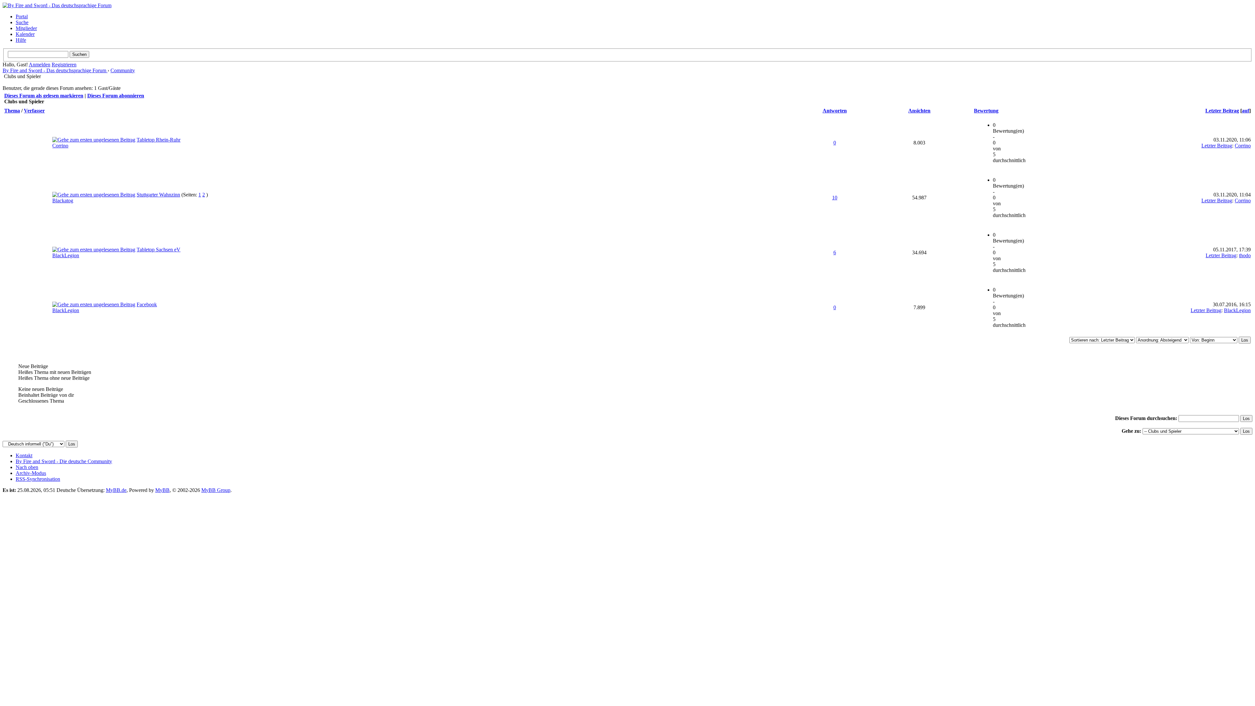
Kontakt (24, 455)
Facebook (147, 304)
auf (1245, 110)
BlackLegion (65, 255)
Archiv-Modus (31, 473)
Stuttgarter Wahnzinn (158, 194)
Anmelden (39, 64)
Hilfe (21, 40)
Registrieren (64, 64)
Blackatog (62, 200)
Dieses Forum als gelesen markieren (43, 95)
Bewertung (986, 110)
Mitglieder (26, 28)
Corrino (60, 145)
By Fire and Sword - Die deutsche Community (64, 461)
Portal (22, 16)
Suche (22, 22)
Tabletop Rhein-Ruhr (158, 140)
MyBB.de (116, 490)
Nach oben (27, 467)
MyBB (162, 490)
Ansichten (919, 110)
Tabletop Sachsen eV (158, 249)
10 (834, 197)
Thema (12, 110)
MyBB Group (215, 490)
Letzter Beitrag (1222, 110)
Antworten (835, 110)
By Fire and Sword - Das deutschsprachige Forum (55, 70)
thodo (1245, 255)
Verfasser (34, 110)
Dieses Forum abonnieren (115, 95)
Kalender (25, 34)
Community (122, 70)
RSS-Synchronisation (38, 479)
